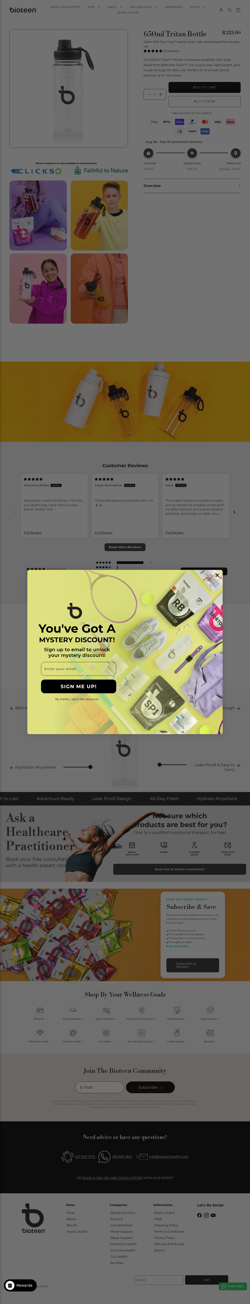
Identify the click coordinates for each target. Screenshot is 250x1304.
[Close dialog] (217, 575)
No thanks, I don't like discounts (77, 699)
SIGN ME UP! (79, 686)
